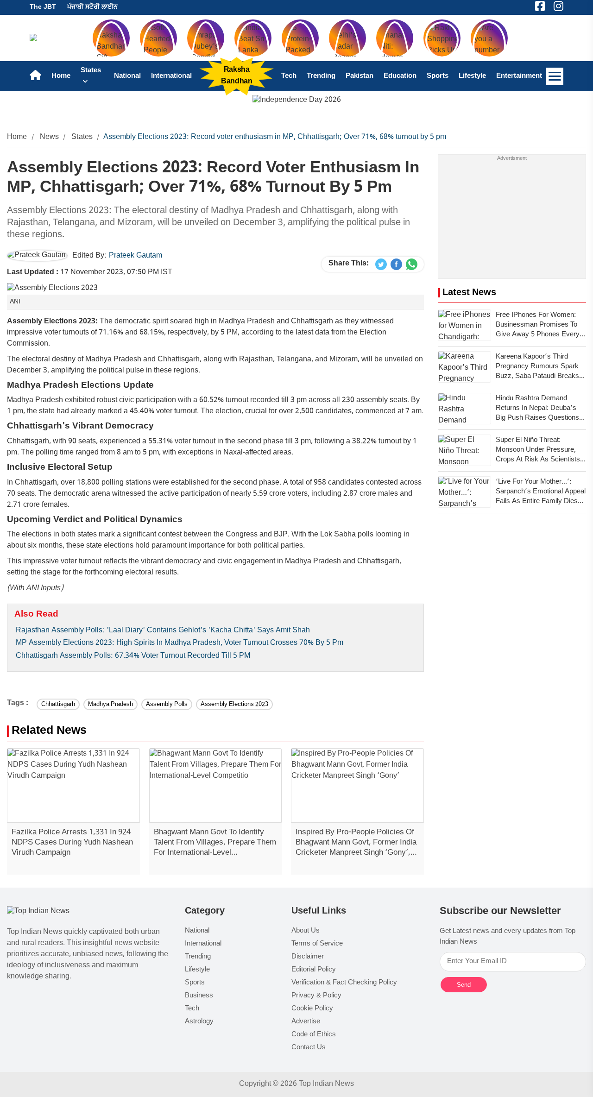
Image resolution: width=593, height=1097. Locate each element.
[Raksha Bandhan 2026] (296, 101)
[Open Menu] (554, 76)
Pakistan (359, 76)
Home (60, 76)
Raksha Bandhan (236, 76)
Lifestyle (472, 76)
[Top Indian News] (38, 912)
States (82, 137)
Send (464, 984)
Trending (321, 76)
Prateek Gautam (135, 256)
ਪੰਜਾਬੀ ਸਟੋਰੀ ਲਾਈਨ (92, 7)
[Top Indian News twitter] (381, 264)
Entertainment (519, 76)
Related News (49, 731)
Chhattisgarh (58, 704)
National (127, 76)
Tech (288, 76)
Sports (437, 76)
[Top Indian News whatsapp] (411, 264)
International (171, 76)
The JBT (43, 7)
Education (400, 76)
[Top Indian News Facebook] (396, 264)
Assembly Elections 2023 (234, 704)
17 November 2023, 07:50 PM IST (89, 272)
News (49, 137)
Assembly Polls (167, 704)
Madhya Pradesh (110, 704)
